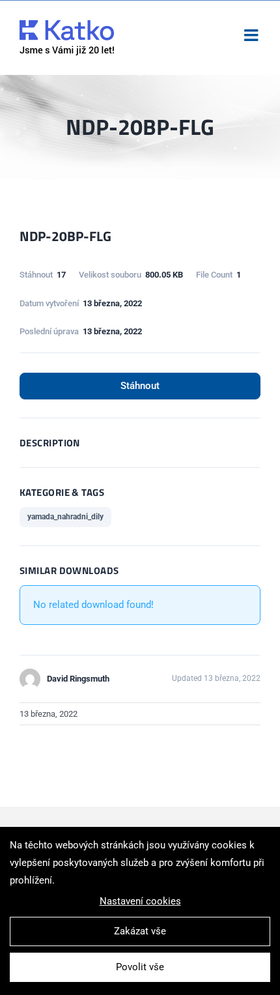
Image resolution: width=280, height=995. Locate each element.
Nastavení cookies (140, 901)
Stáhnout (140, 386)
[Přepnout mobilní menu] (252, 35)
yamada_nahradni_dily (65, 516)
